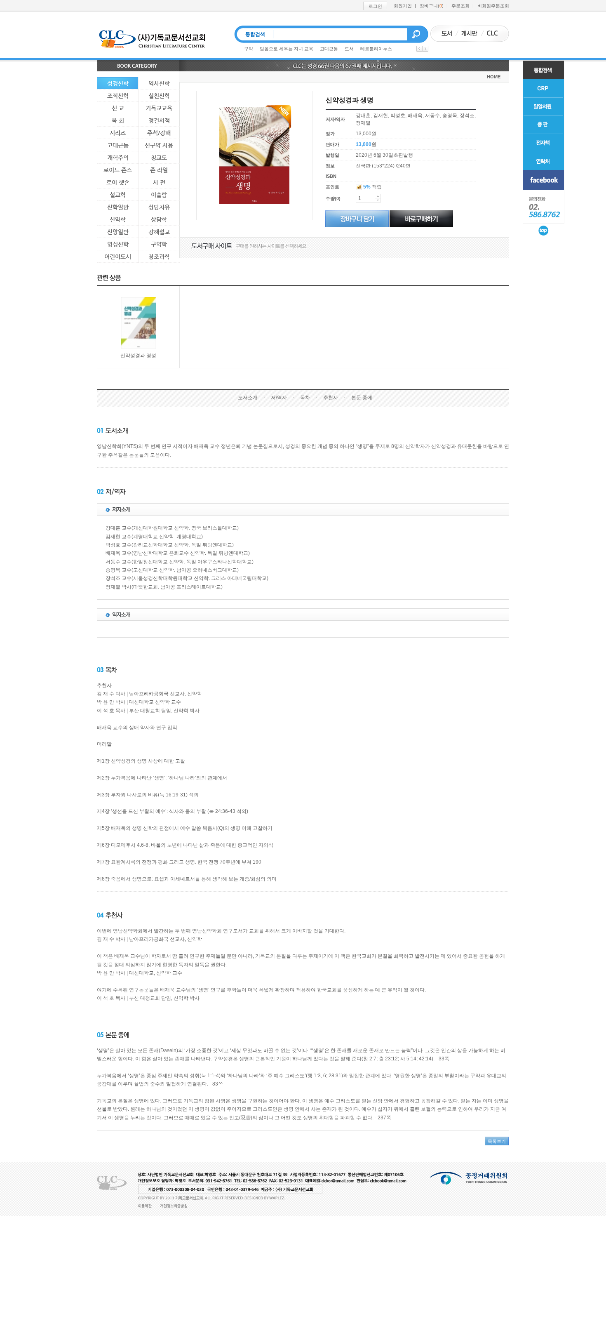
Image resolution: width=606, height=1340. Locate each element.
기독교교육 (159, 108)
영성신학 (118, 244)
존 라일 (159, 170)
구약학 (159, 244)
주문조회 (460, 5)
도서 (349, 48)
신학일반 (118, 207)
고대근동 (329, 48)
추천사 (330, 397)
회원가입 (403, 5)
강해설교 (159, 231)
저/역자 (279, 397)
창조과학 (159, 256)
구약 (248, 48)
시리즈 (118, 133)
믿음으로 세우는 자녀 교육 (286, 48)
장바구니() (432, 5)
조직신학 (118, 95)
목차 (305, 397)
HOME (493, 76)
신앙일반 (118, 231)
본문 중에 (361, 397)
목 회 (118, 120)
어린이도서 (117, 256)
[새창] (543, 180)
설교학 (118, 194)
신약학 (118, 219)
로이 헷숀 (117, 182)
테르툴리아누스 (376, 48)
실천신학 (159, 95)
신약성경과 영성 (138, 355)
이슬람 (159, 194)
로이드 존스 (117, 170)
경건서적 (159, 120)
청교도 (159, 157)
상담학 (159, 219)
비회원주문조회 (493, 5)
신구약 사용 (159, 145)
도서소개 (248, 397)
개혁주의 (118, 157)
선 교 (118, 108)
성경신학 (118, 83)
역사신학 (159, 83)
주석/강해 (159, 133)
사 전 (159, 182)
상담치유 (159, 207)
